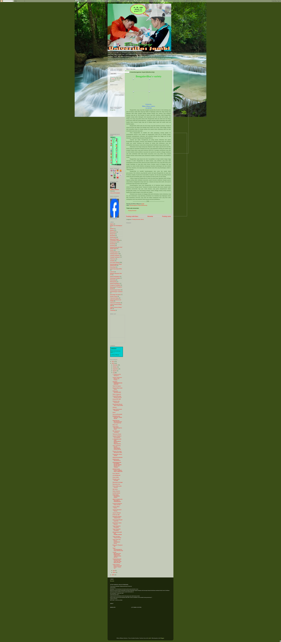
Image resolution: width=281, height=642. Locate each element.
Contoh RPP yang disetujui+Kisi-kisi (117, 397)
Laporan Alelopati (117, 512)
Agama (111, 224)
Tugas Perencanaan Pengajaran (117, 410)
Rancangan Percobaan (115, 294)
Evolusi (111, 250)
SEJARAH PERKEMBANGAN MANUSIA (117, 383)
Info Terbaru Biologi (114, 262)
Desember (115, 365)
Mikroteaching (113, 281)
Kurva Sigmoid (116, 473)
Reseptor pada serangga (116, 480)
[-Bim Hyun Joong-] (114, 217)
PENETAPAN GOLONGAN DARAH (116, 496)
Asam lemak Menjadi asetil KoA (117, 520)
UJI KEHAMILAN (116, 475)
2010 (113, 363)
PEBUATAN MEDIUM (117, 457)
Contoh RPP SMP (117, 399)
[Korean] (121, 175)
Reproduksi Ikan (116, 484)
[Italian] (115, 173)
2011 (113, 361)
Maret (114, 572)
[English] (112, 171)
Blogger (162, 638)
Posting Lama (166, 216)
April (114, 570)
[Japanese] (118, 175)
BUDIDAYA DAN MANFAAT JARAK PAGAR (117, 417)
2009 (113, 574)
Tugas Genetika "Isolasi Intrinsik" (117, 537)
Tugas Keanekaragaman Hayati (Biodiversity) (118, 549)
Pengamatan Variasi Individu (117, 455)
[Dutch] (118, 173)
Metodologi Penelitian (115, 278)
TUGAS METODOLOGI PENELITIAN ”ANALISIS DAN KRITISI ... (117, 555)
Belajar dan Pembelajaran (116, 225)
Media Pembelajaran (115, 276)
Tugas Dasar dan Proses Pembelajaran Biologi (117, 541)
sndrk (149, 638)
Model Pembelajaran (115, 283)
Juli (114, 372)
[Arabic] (115, 178)
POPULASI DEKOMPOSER (117, 392)
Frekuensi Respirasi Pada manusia (117, 504)
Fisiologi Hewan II (114, 253)
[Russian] (112, 175)
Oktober (115, 367)
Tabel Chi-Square (117, 386)
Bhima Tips (115, 424)
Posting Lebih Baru (132, 216)
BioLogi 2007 (113, 232)
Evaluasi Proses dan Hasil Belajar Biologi (116, 248)
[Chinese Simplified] (118, 178)
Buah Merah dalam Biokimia (117, 523)
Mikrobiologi (113, 280)
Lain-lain (112, 271)
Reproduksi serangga (118, 482)
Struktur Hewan (113, 296)
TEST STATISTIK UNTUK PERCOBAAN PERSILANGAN (117, 447)
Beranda (150, 216)
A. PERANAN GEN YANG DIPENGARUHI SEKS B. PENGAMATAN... (117, 441)
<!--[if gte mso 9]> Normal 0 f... (117, 375)
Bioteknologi (113, 237)
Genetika (112, 260)
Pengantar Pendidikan (115, 285)
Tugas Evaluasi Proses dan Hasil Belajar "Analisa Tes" (117, 566)
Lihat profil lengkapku (115, 192)
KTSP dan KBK (116, 514)
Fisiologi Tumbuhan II (115, 257)
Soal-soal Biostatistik (117, 414)
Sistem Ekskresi (116, 491)
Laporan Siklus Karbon (116, 507)
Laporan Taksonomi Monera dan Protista (117, 378)
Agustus (115, 370)
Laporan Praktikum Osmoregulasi (117, 436)
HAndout (115, 407)
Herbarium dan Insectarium (116, 402)
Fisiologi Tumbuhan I (115, 255)
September (115, 368)
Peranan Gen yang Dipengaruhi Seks (117, 452)
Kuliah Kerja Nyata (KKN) (116, 268)
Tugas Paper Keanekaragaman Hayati (117, 428)
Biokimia (112, 230)
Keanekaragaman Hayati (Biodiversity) (138, 205)
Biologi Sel (112, 233)
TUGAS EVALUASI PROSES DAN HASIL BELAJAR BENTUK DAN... (117, 561)
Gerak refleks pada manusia (117, 487)
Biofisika (112, 228)
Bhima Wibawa (115, 189)
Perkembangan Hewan (115, 289)
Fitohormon (112, 258)
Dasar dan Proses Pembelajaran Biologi (115, 240)
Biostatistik (112, 235)
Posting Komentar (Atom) (138, 219)
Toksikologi (112, 310)
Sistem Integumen (117, 394)
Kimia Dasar (113, 267)
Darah (114, 412)
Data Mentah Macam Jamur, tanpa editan (118, 405)
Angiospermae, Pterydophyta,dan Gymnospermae (117, 421)
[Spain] (121, 171)
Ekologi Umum (113, 242)
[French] (115, 171)
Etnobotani (112, 245)
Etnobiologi (112, 243)
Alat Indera (115, 489)
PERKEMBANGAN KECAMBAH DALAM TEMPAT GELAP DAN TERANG (117, 465)
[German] (118, 171)
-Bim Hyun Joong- (113, 198)
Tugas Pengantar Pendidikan (117, 526)
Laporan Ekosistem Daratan (117, 510)
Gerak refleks (116, 477)
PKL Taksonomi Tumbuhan (116, 431)
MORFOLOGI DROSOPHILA (116, 460)
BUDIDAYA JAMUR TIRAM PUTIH (117, 517)
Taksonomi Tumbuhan (115, 302)
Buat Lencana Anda (113, 218)
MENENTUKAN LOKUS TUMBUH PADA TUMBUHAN (117, 470)
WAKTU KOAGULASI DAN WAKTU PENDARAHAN (117, 500)
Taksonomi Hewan (114, 298)
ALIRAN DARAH (116, 493)
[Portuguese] (115, 175)
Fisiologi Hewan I (114, 251)
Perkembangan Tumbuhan (116, 291)
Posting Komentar (132, 210)
